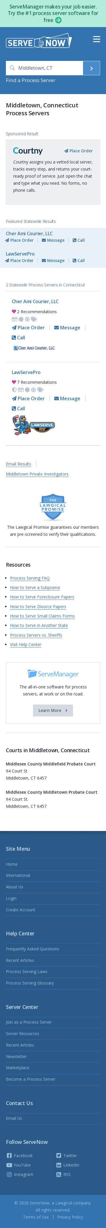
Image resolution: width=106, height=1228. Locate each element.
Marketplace (17, 1067)
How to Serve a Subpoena (35, 587)
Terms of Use (36, 1217)
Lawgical (63, 1203)
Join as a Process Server (29, 1022)
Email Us (14, 1118)
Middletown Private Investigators (37, 474)
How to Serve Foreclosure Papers (42, 597)
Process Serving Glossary (30, 983)
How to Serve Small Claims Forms (42, 616)
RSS (66, 1174)
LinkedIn (70, 1165)
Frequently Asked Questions (32, 949)
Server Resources (22, 1033)
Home (12, 864)
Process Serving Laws (26, 971)
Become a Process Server (30, 1079)
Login (11, 898)
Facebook (23, 1155)
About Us (14, 887)
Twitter (69, 1155)
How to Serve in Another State (39, 625)
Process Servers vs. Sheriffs (36, 635)
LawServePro (20, 254)
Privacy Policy (70, 1217)
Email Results (18, 464)
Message (55, 240)
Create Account (20, 909)
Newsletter (16, 1056)
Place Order (80, 151)
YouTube (22, 1165)
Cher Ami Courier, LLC (29, 233)
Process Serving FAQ (30, 578)
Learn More (50, 710)
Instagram (23, 1174)
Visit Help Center (25, 644)
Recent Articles (20, 960)
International (18, 875)
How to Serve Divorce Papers (38, 606)
